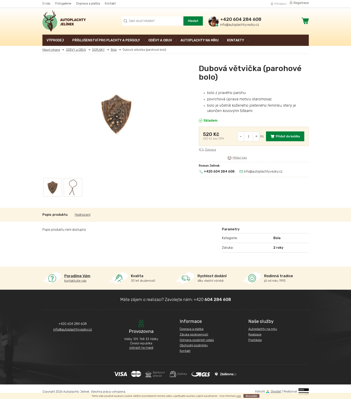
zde (238, 395)
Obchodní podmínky (194, 345)
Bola (277, 238)
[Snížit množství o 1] (240, 136)
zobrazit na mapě (141, 347)
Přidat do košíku (288, 136)
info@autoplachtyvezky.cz (263, 171)
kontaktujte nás (77, 278)
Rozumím (251, 395)
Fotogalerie (63, 3)
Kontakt (110, 3)
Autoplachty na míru (262, 329)
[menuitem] (55, 40)
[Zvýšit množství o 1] (256, 136)
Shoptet (276, 391)
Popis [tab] (46, 215)
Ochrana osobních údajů (197, 340)
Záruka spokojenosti (194, 334)
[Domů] (52, 50)
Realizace (254, 334)
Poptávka (255, 340)
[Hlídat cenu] (237, 158)
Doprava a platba (88, 3)
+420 (212, 299)
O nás (46, 3)
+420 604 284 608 (219, 171)
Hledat (193, 21)
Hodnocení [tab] (82, 215)
